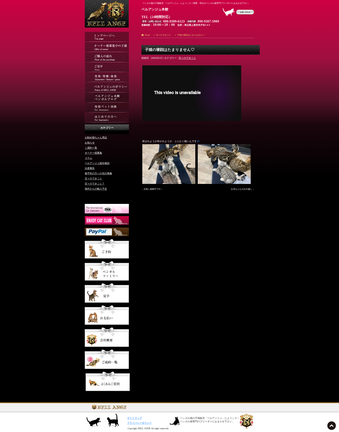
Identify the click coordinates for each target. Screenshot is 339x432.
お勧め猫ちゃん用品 (96, 137)
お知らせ (90, 142)
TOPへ (332, 426)
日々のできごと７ (95, 183)
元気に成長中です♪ (153, 189)
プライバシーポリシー (139, 423)
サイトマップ (134, 418)
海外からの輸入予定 (96, 188)
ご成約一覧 (91, 147)
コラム (88, 158)
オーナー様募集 (93, 153)
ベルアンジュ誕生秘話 (97, 163)
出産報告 (90, 168)
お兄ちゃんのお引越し (241, 189)
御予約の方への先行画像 (98, 173)
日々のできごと (187, 58)
